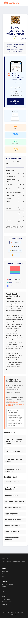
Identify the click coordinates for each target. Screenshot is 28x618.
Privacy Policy (6, 599)
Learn (3, 589)
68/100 (24, 38)
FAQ (3, 591)
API (3, 576)
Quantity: (15, 112)
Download (5, 571)
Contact (4, 604)
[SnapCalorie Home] (12, 2)
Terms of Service (7, 601)
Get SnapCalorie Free (15, 101)
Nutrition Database (7, 584)
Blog (3, 573)
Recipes (4, 586)
